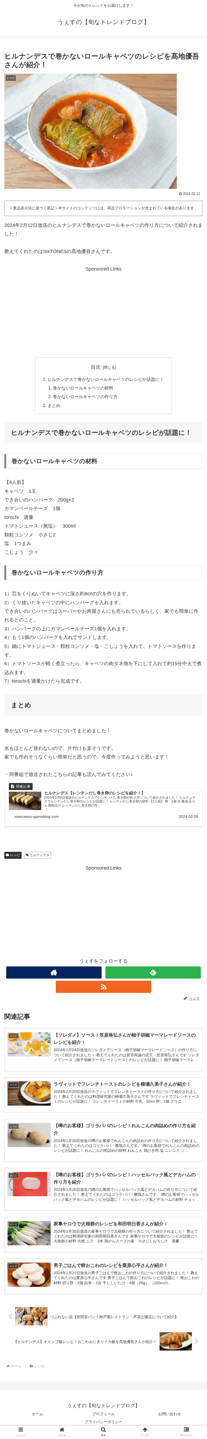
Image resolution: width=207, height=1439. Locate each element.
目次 (96, 367)
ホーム (37, 1414)
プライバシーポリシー (103, 1422)
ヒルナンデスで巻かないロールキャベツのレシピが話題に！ (105, 379)
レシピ (15, 855)
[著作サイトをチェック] (53, 972)
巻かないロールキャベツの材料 (83, 387)
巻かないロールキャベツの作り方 (85, 396)
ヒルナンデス (39, 855)
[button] (191, 987)
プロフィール (103, 1414)
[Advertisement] (103, 311)
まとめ (53, 405)
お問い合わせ (169, 1414)
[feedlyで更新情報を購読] (153, 972)
